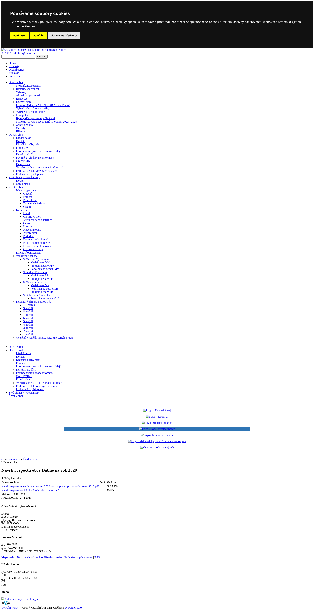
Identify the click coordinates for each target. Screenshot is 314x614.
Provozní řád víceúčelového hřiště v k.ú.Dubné (43, 105)
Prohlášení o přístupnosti (30, 174)
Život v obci (16, 395)
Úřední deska (16, 69)
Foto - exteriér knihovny (37, 246)
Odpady (20, 128)
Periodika (28, 236)
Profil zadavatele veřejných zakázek (36, 170)
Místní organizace (26, 190)
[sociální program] (157, 422)
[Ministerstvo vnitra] (157, 435)
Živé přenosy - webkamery (24, 392)
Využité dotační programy (31, 111)
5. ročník (28, 321)
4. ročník (28, 324)
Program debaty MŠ (42, 291)
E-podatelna (23, 164)
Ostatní (27, 206)
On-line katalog (32, 216)
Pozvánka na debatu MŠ (45, 288)
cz (2, 459)
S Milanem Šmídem (34, 282)
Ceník (26, 223)
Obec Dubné (16, 346)
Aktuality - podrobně (28, 95)
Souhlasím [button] (19, 35)
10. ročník (29, 304)
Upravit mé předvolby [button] (64, 35)
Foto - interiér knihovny (37, 242)
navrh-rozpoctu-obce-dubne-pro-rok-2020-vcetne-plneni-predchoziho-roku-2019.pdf (50, 486)
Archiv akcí (30, 232)
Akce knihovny (32, 229)
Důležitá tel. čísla (26, 154)
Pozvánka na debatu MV (45, 268)
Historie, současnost (27, 88)
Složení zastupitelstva (28, 85)
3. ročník (28, 327)
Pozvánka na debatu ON (45, 298)
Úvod (26, 213)
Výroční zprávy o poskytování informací (39, 167)
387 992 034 (8, 53)
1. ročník (28, 334)
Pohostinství (30, 200)
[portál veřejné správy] (157, 429)
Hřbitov (20, 131)
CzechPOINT (24, 160)
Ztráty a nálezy (24, 124)
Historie (27, 226)
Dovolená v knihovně (35, 239)
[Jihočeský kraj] (157, 410)
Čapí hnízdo (23, 183)
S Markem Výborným (36, 259)
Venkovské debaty (26, 255)
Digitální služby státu (28, 144)
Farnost (27, 196)
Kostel (19, 180)
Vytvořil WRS (9, 607)
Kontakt (20, 141)
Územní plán (23, 101)
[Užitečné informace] (157, 447)
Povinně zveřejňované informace (35, 157)
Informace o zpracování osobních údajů (38, 151)
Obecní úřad (16, 350)
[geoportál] (157, 416)
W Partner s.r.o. (73, 607)
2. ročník (28, 331)
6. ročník (28, 318)
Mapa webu (8, 557)
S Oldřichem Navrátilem (37, 295)
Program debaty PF (42, 278)
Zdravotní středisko (34, 203)
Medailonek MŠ (40, 285)
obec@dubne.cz (26, 53)
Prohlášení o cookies (51, 557)
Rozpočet (21, 98)
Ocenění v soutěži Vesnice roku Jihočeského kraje (44, 337)
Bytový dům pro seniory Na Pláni (35, 118)
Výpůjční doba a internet (37, 219)
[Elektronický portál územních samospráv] (157, 441)
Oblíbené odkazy (33, 249)
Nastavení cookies (27, 557)
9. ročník (28, 308)
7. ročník (28, 314)
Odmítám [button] (38, 35)
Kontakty (14, 66)
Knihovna (21, 210)
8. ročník (28, 311)
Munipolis (22, 115)
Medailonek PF (39, 275)
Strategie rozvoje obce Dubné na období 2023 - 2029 (46, 121)
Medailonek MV (40, 262)
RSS (97, 557)
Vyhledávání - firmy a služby (32, 108)
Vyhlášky (14, 72)
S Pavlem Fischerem (35, 272)
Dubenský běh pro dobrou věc (33, 301)
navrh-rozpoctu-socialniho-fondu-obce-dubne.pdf (30, 490)
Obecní (27, 193)
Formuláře (15, 76)
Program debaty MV (42, 265)
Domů (12, 63)
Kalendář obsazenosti (28, 252)
